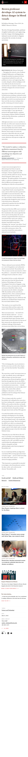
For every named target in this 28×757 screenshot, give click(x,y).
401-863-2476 (5, 625)
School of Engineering (14, 480)
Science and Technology (8, 610)
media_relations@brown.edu (9, 623)
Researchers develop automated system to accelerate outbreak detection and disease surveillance (13, 562)
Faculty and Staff (6, 478)
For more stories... (6, 594)
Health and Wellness (18, 478)
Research (4, 480)
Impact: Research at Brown (9, 581)
